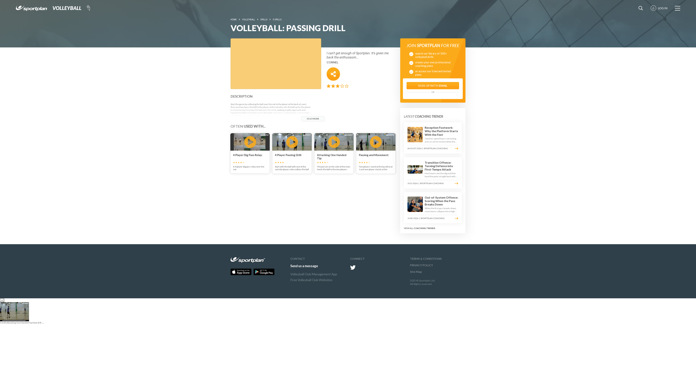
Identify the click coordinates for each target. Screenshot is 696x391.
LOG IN (663, 8)
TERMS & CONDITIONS (426, 258)
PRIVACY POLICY (421, 265)
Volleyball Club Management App (313, 274)
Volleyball (248, 19)
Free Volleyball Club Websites (311, 280)
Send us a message (304, 266)
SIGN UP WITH (433, 85)
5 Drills (277, 19)
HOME (234, 19)
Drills (263, 19)
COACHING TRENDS (424, 228)
